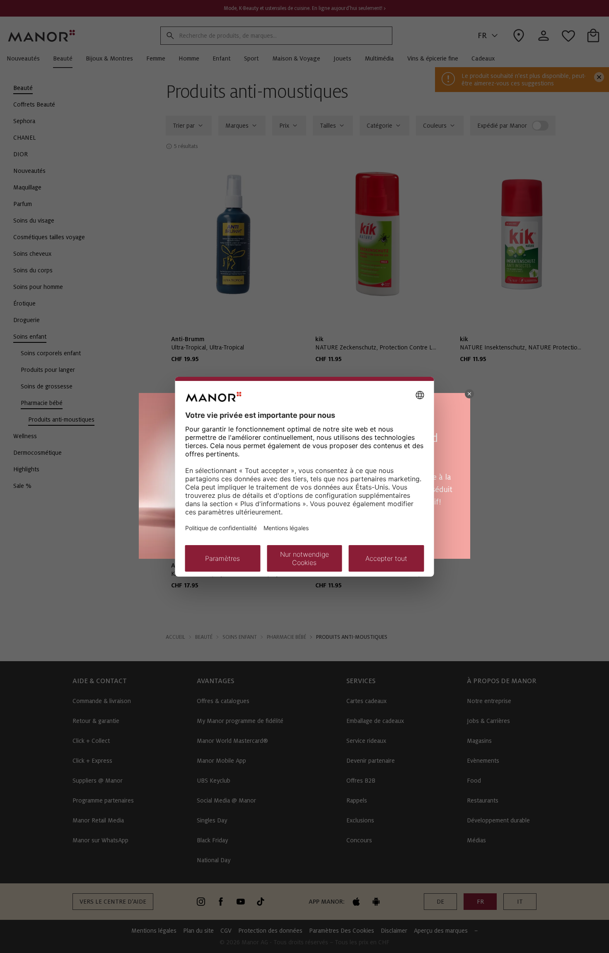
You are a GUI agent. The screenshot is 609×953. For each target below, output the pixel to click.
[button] (469, 393)
